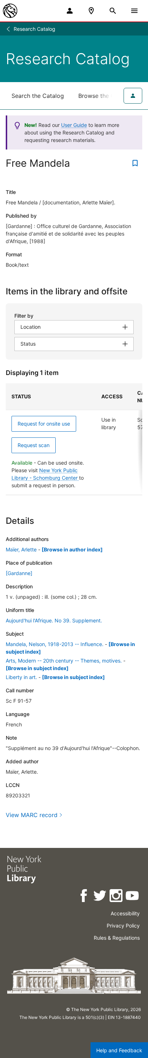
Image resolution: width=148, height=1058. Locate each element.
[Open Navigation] (134, 11)
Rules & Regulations (117, 938)
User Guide (74, 125)
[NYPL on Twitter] (100, 897)
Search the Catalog (37, 95)
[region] (74, 439)
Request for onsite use (44, 424)
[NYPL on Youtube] (133, 897)
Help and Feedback (119, 1050)
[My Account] (69, 11)
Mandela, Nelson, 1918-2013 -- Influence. (54, 644)
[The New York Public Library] (10, 11)
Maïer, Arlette (21, 549)
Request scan (34, 445)
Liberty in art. (21, 677)
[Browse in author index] (72, 549)
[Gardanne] (19, 573)
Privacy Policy (123, 925)
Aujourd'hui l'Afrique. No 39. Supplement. (54, 620)
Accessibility (125, 913)
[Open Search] (113, 11)
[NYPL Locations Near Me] (91, 11)
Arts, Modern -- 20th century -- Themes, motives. (64, 661)
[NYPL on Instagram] (117, 897)
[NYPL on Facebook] (84, 897)
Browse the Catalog (105, 95)
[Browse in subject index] (37, 668)
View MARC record (31, 815)
